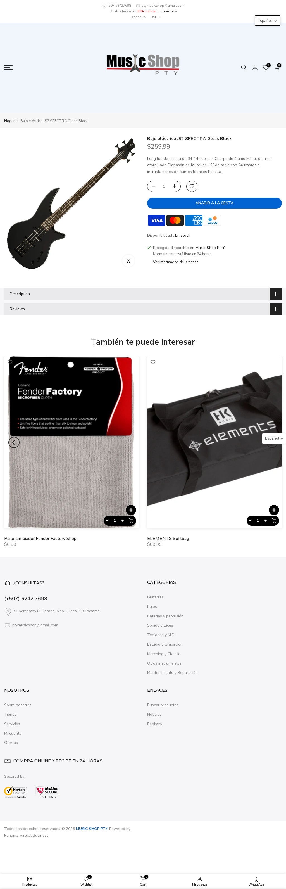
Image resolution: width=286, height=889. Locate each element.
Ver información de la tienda (176, 262)
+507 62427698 (119, 5)
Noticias (154, 714)
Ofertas (11, 742)
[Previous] (14, 442)
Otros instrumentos (164, 663)
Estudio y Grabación (165, 644)
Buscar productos (162, 705)
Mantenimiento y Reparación (172, 672)
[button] (267, 20)
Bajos (152, 606)
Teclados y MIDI (161, 634)
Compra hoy (167, 11)
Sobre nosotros (18, 705)
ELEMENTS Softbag (168, 538)
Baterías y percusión (165, 616)
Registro (154, 724)
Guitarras (155, 597)
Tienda (10, 714)
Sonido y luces (160, 625)
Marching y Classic (163, 653)
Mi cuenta (13, 733)
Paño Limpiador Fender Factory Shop (40, 538)
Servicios (12, 724)
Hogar (9, 121)
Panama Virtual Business (26, 835)
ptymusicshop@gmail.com (163, 5)
